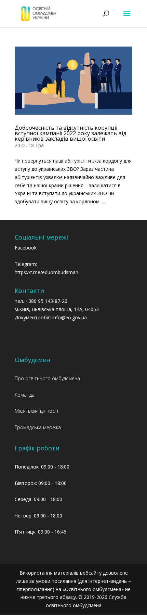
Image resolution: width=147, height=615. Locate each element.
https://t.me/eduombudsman (46, 272)
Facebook (26, 247)
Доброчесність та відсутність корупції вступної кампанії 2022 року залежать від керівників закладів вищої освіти (70, 133)
